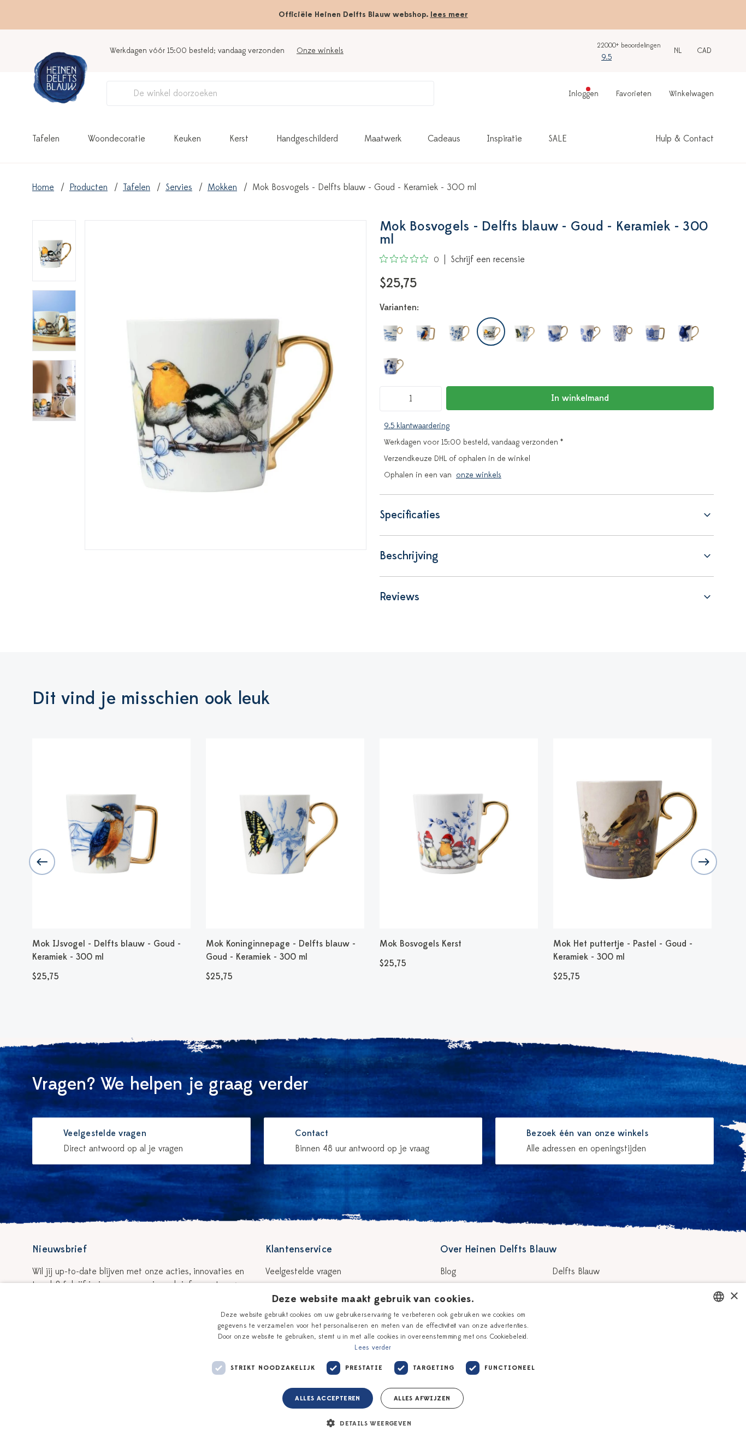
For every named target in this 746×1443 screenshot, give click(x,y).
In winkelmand (580, 398)
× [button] (734, 1296)
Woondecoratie (116, 138)
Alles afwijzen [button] (422, 1398)
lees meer (449, 14)
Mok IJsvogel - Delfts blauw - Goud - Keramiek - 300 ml (106, 950)
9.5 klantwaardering (416, 425)
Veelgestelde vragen (303, 1271)
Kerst (238, 138)
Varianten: (399, 307)
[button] (373, 1423)
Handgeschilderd (307, 138)
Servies (178, 187)
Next (704, 862)
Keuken (187, 138)
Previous (42, 862)
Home (43, 187)
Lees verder (372, 1347)
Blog (448, 1271)
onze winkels (478, 475)
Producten (88, 187)
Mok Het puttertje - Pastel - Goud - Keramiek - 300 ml (622, 950)
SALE (557, 138)
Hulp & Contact (685, 138)
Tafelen (46, 138)
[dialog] (373, 1363)
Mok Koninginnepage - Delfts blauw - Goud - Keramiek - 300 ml (281, 950)
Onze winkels (320, 50)
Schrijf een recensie (488, 259)
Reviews (399, 597)
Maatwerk (382, 138)
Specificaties (410, 515)
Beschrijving (409, 556)
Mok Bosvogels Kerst (420, 943)
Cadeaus (444, 138)
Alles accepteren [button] (327, 1398)
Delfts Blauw (576, 1271)
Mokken (222, 187)
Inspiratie (504, 138)
